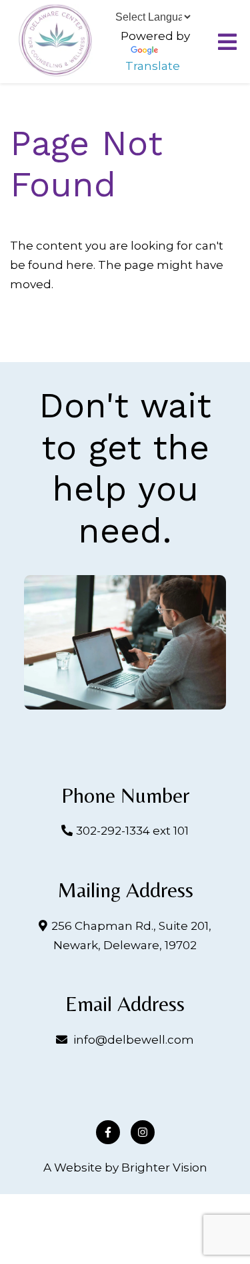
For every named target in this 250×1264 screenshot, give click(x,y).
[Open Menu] (227, 42)
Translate (152, 66)
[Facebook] (108, 1132)
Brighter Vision (164, 1167)
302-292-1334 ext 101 (132, 830)
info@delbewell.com (133, 1039)
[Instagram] (143, 1132)
